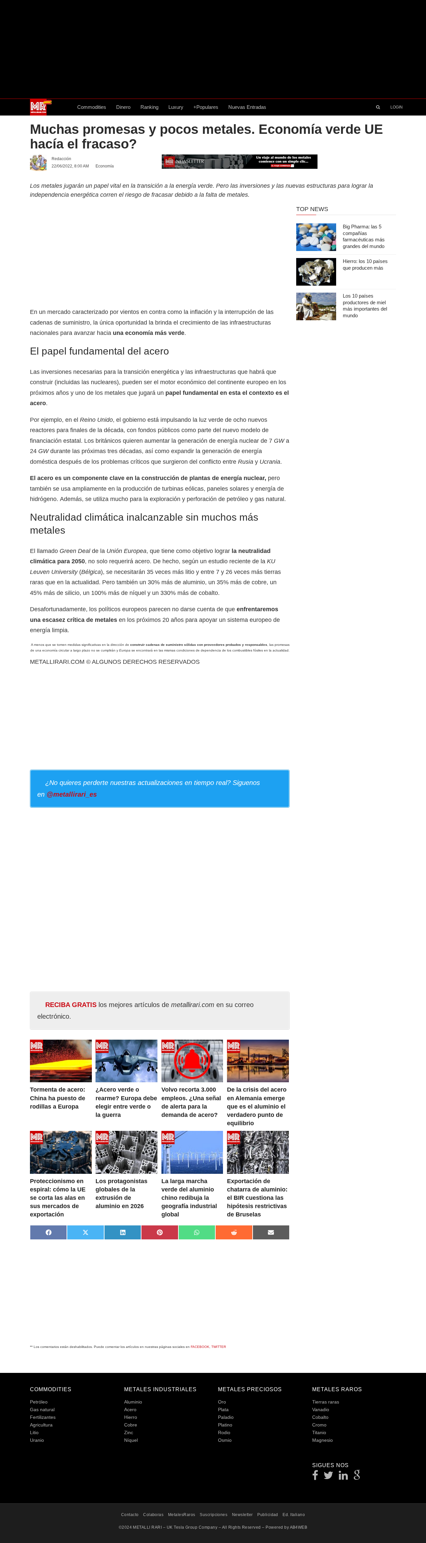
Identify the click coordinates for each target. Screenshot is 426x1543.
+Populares (205, 107)
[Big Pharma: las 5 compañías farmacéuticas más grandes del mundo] (316, 237)
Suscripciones (213, 1514)
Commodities (91, 107)
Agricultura (41, 1424)
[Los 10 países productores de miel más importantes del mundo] (316, 306)
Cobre (130, 1424)
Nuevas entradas (247, 107)
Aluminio (133, 1402)
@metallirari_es (72, 794)
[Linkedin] (343, 1477)
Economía (105, 166)
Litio (34, 1432)
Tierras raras (325, 1402)
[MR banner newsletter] (240, 161)
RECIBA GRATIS (71, 1004)
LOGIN (396, 107)
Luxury (175, 107)
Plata (223, 1409)
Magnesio (322, 1440)
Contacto (130, 1514)
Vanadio (320, 1409)
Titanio (319, 1432)
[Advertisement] (213, 49)
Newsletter (242, 1514)
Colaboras (153, 1514)
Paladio (226, 1417)
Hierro (130, 1417)
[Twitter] (328, 1477)
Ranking (149, 107)
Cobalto (320, 1417)
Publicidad (267, 1514)
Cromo (319, 1424)
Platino (225, 1424)
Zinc (128, 1432)
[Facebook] (315, 1477)
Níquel (131, 1440)
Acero (130, 1409)
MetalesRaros (181, 1514)
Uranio (37, 1440)
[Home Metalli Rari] (51, 107)
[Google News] (357, 1477)
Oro (222, 1402)
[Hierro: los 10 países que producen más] (316, 272)
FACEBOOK (200, 1347)
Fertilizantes (43, 1417)
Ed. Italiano (294, 1514)
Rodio (224, 1432)
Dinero (123, 107)
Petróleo (39, 1402)
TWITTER (218, 1347)
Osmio (225, 1440)
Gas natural (42, 1409)
